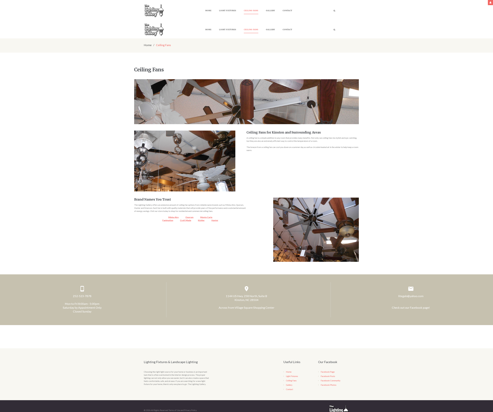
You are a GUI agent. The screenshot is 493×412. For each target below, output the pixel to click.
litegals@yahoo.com (410, 296)
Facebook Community (330, 380)
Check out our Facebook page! (411, 307)
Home (148, 45)
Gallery (289, 385)
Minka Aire (173, 217)
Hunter (214, 220)
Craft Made (185, 220)
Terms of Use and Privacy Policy (182, 410)
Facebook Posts (328, 376)
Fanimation (167, 220)
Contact (289, 389)
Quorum (189, 217)
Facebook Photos (328, 385)
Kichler (201, 220)
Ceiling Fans (291, 380)
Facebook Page (328, 372)
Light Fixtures (292, 376)
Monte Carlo (206, 217)
